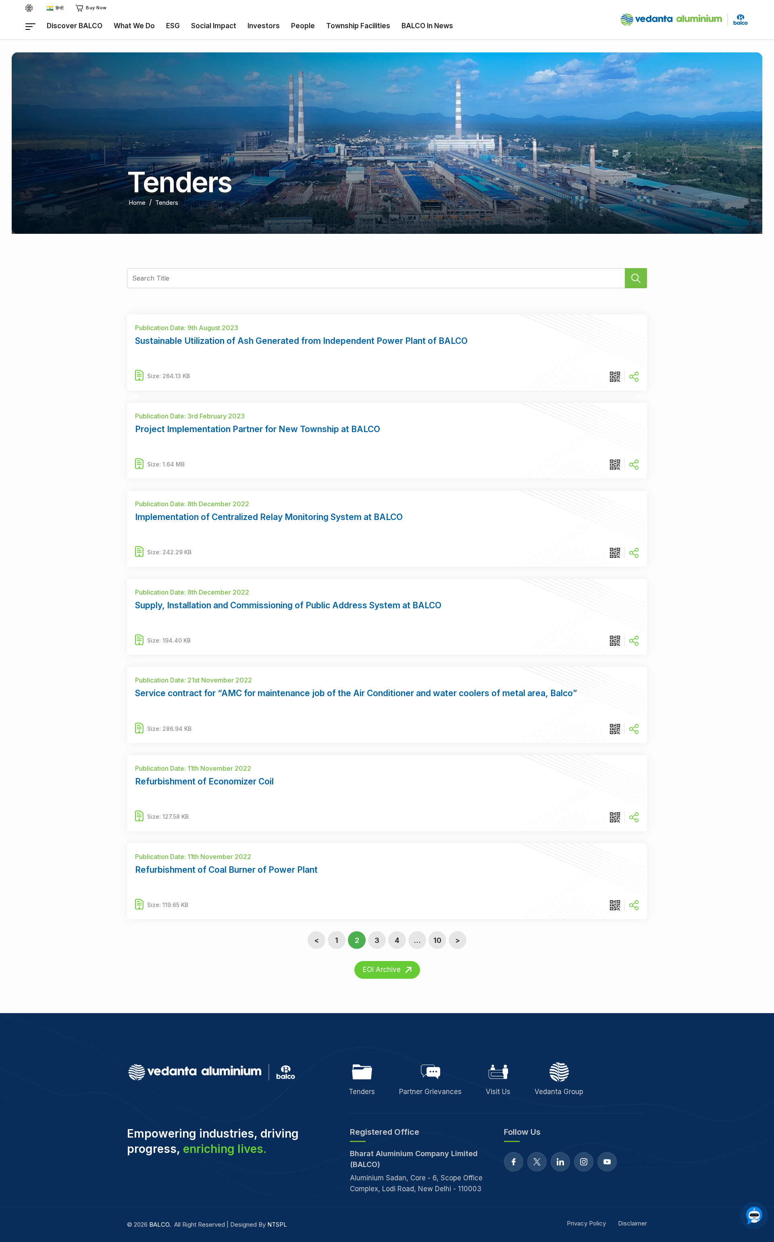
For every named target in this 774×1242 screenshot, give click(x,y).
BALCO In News (427, 26)
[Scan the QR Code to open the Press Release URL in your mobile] (615, 376)
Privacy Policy (586, 1223)
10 (437, 940)
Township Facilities (358, 26)
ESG (173, 26)
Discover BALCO (74, 26)
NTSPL (277, 1224)
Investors (264, 26)
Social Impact (213, 26)
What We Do (134, 26)
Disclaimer (632, 1223)
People (303, 26)
